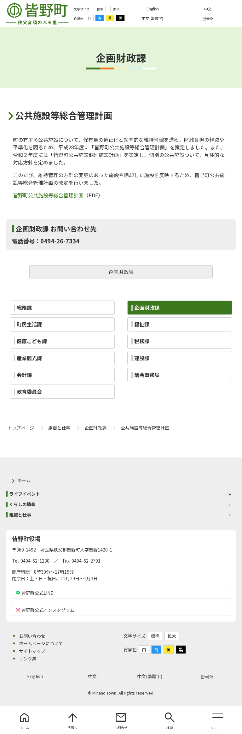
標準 (100, 9)
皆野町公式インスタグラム (47, 610)
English (35, 676)
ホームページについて (41, 643)
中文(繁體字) (149, 676)
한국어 (207, 676)
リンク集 (28, 658)
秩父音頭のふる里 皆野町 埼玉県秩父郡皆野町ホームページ (37, 14)
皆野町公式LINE (37, 593)
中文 (92, 676)
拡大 (116, 9)
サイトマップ (32, 651)
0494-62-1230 (34, 561)
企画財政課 (121, 272)
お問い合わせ (32, 636)
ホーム (24, 480)
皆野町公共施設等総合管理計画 (48, 195)
